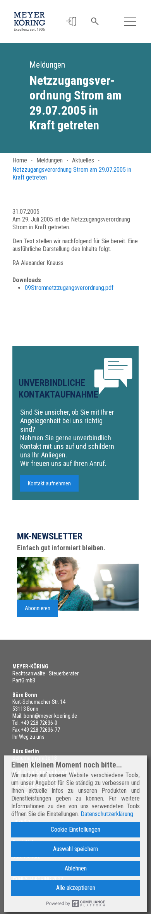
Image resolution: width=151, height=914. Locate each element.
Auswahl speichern (75, 849)
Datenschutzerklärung (107, 814)
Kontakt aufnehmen (49, 483)
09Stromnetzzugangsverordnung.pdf (69, 287)
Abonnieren (37, 608)
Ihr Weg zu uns (28, 737)
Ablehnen (76, 868)
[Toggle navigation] (130, 21)
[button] (71, 21)
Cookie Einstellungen (75, 829)
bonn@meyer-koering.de (50, 716)
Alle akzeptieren (75, 887)
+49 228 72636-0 (39, 723)
